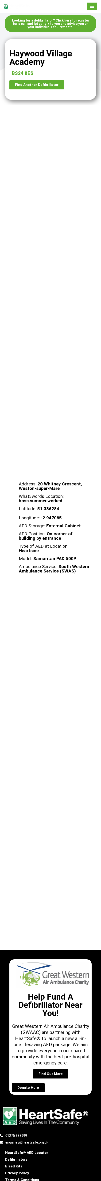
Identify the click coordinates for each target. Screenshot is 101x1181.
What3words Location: (41, 498)
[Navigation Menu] (91, 6)
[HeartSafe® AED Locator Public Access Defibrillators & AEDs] (18, 6)
